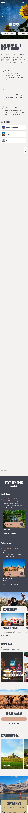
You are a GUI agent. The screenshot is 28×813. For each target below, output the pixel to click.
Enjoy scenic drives (9, 33)
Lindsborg (6, 530)
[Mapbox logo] (4, 470)
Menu (22, 2)
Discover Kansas (15, 723)
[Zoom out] (25, 150)
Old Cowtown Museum (10, 585)
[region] (14, 309)
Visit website (13, 719)
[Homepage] (3, 3)
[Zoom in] (25, 148)
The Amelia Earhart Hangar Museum (12, 580)
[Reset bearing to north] (25, 152)
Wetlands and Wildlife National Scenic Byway (10, 500)
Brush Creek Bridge (9, 534)
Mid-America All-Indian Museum (10, 549)
